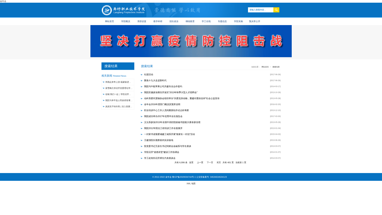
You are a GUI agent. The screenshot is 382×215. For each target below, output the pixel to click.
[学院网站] (123, 4)
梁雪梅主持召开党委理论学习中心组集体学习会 (119, 88)
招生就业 (174, 21)
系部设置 (141, 21)
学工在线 (206, 21)
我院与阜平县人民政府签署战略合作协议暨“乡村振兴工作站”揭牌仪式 (119, 100)
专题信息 (222, 21)
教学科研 (157, 21)
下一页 (210, 162)
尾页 (219, 162)
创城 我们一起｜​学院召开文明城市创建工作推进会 (119, 94)
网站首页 (109, 21)
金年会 (3, 1)
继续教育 (190, 21)
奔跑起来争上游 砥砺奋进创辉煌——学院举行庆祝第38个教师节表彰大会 (119, 82)
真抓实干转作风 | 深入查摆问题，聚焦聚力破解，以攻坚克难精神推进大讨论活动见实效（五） (119, 106)
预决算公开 (254, 21)
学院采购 (238, 21)
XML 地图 (191, 183)
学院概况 (125, 21)
